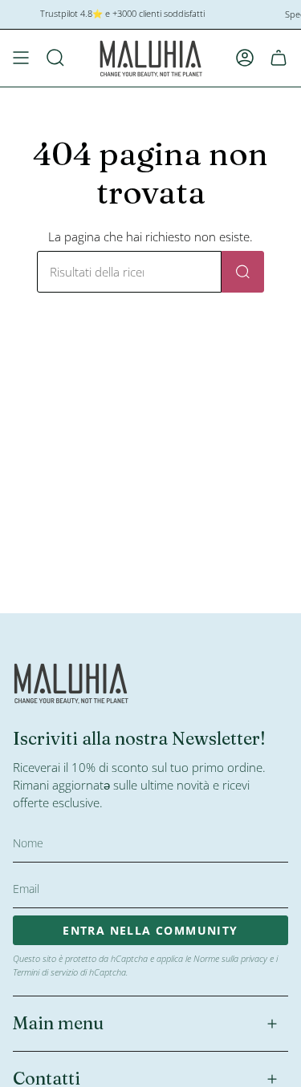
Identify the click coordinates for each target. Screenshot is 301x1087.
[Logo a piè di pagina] (71, 683)
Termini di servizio (45, 972)
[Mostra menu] (21, 58)
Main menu (58, 1023)
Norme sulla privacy (230, 958)
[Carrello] (278, 58)
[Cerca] (243, 272)
